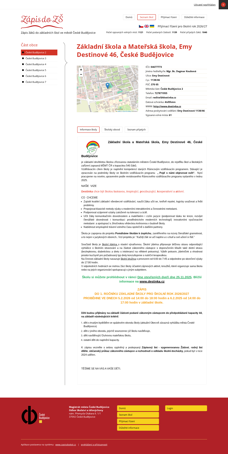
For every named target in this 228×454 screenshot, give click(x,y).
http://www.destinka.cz (167, 106)
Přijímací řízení (169, 17)
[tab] (88, 130)
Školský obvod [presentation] (112, 129)
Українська (152, 26)
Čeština (141, 26)
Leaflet (119, 111)
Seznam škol (146, 17)
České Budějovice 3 (36, 58)
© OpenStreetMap (126, 111)
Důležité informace (194, 17)
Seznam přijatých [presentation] (136, 129)
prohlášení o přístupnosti (94, 444)
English (146, 26)
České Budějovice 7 (36, 81)
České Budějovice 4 (36, 64)
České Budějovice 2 (36, 52)
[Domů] (42, 15)
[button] (108, 86)
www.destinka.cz (152, 281)
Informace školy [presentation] (88, 129)
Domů (129, 17)
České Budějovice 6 (36, 76)
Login (170, 408)
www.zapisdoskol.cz (65, 444)
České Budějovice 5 (36, 70)
